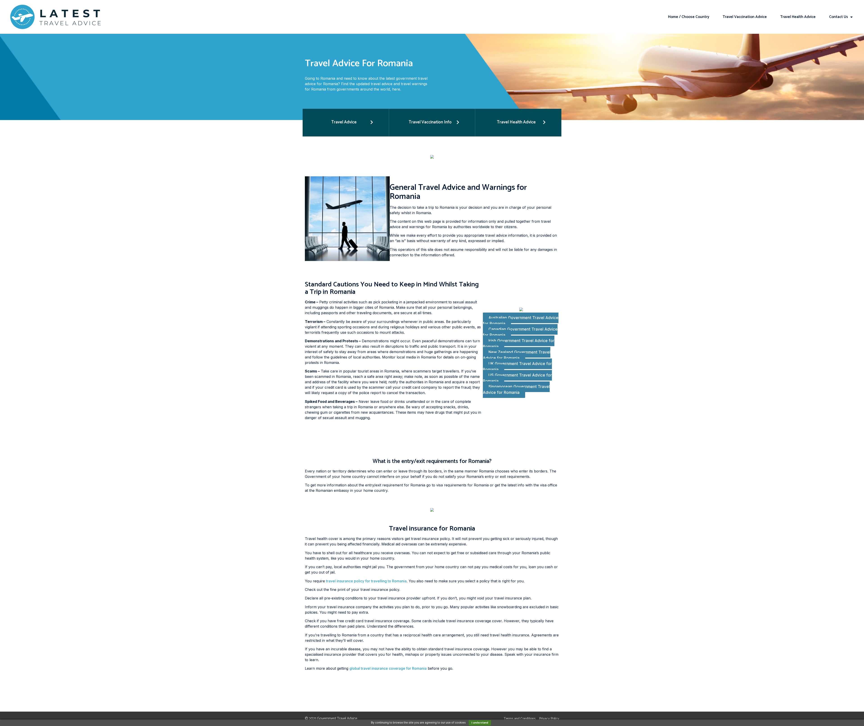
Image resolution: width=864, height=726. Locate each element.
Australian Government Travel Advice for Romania (520, 321)
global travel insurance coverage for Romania (388, 668)
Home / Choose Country (688, 17)
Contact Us (838, 17)
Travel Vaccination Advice (745, 17)
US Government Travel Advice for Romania (517, 378)
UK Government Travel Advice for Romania (517, 367)
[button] (345, 123)
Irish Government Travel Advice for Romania (518, 344)
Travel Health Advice (798, 17)
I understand (479, 723)
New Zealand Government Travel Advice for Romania (516, 355)
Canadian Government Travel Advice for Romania (520, 332)
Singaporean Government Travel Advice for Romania (516, 390)
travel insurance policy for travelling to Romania (366, 581)
